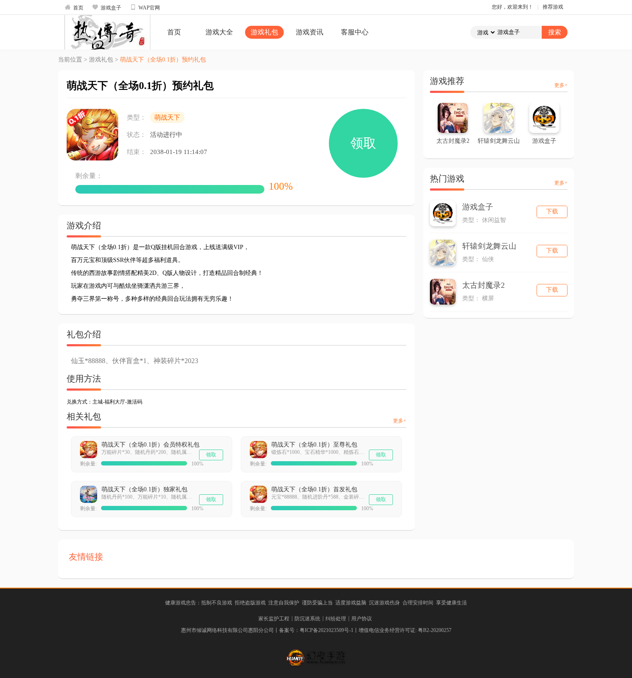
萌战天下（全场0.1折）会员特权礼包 (150, 444)
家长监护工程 (273, 619)
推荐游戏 (553, 7)
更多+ (399, 421)
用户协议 (361, 619)
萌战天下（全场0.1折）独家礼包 (144, 489)
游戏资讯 (309, 32)
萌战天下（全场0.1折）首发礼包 (314, 489)
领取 (363, 143)
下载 (552, 211)
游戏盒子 (106, 7)
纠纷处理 (335, 619)
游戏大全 (219, 32)
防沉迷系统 (307, 619)
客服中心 (354, 32)
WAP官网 (145, 7)
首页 (73, 7)
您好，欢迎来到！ (512, 7)
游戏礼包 (264, 32)
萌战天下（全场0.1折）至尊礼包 (314, 444)
